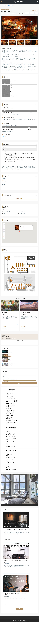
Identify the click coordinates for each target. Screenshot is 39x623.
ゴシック (9, 464)
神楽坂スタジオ (10, 359)
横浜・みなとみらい (12, 422)
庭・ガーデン (10, 440)
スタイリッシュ (23, 314)
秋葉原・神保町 (11, 412)
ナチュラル (6, 314)
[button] (21, 232)
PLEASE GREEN (5, 312)
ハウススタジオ (11, 433)
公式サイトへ (19, 198)
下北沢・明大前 (11, 405)
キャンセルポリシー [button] (6, 149)
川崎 (8, 424)
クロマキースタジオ (12, 446)
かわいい (9, 455)
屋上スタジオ (10, 441)
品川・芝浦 (9, 417)
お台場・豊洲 (10, 418)
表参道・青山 (10, 396)
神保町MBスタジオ (23, 226)
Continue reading (6, 539)
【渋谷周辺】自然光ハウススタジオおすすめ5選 (15, 529)
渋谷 (8, 395)
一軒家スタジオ (11, 434)
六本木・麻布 (10, 403)
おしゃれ (9, 454)
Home (1, 5)
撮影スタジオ (5, 5)
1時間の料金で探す (5, 379)
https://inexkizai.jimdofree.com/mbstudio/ (19, 342)
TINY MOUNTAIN (11, 355)
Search (19, 383)
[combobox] (19, 374)
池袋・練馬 (9, 413)
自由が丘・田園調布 (12, 401)
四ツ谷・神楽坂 (11, 410)
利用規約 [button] (4, 147)
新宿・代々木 (10, 393)
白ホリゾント (10, 443)
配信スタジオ (10, 445)
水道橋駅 (20, 13)
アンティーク (10, 462)
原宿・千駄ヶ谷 (11, 398)
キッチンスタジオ (11, 438)
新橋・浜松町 (10, 415)
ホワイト (9, 461)
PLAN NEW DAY (11, 350)
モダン (2, 9)
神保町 (23, 13)
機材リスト (4, 136)
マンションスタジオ (12, 436)
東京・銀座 (9, 408)
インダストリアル (11, 469)
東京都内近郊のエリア (12, 420)
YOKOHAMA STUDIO (25, 312)
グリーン (3, 314)
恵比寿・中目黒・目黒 (12, 400)
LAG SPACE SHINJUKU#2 (12, 363)
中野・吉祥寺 (10, 407)
